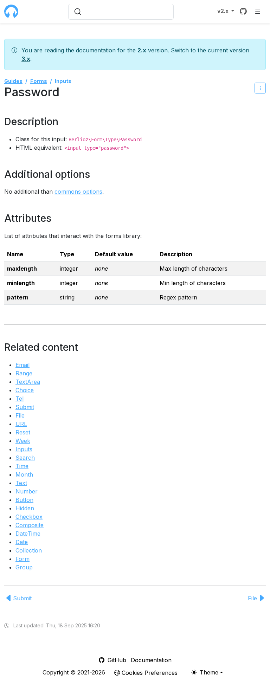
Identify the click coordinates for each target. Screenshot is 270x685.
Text (21, 482)
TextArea (27, 381)
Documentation (151, 660)
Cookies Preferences (149, 672)
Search (25, 457)
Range (23, 373)
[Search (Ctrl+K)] (121, 12)
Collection (28, 550)
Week (22, 440)
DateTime (27, 533)
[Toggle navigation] (258, 11)
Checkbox (29, 516)
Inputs (23, 449)
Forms (38, 81)
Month (24, 474)
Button (24, 499)
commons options (78, 191)
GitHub (116, 660)
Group (24, 567)
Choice (24, 390)
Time (21, 466)
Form (22, 558)
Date (21, 541)
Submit (24, 407)
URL (21, 423)
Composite (29, 525)
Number (26, 491)
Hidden (24, 508)
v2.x (223, 10)
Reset (22, 432)
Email (22, 364)
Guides (13, 81)
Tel (19, 398)
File (20, 415)
